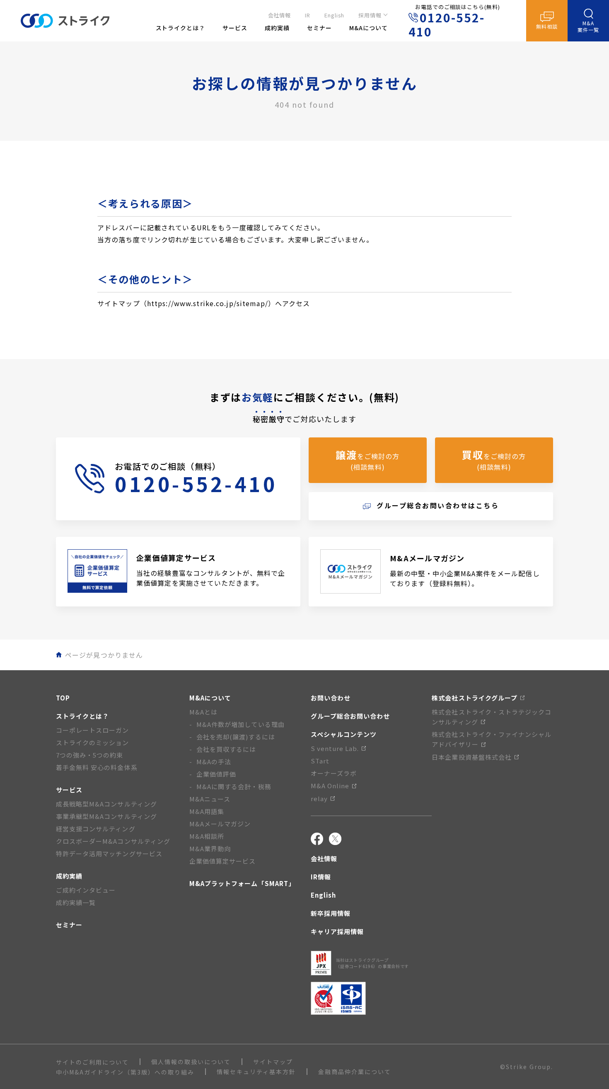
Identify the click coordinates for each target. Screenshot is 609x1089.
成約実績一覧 (76, 902)
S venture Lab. (335, 748)
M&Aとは (203, 711)
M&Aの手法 (213, 761)
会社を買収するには (226, 749)
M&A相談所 (206, 836)
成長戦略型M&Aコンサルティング (106, 803)
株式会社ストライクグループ (474, 697)
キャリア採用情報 (337, 931)
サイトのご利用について (92, 1062)
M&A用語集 (206, 811)
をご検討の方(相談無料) (367, 459)
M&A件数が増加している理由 (240, 724)
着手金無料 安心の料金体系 (97, 767)
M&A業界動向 (210, 848)
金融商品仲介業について (354, 1072)
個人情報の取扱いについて (191, 1062)
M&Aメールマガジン (220, 823)
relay (319, 798)
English (334, 15)
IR (307, 15)
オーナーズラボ (334, 773)
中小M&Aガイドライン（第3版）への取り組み (125, 1072)
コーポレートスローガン (92, 730)
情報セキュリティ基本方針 (256, 1072)
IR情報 (321, 876)
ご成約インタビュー (86, 890)
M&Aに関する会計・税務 (233, 786)
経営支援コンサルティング (95, 828)
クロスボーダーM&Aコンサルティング (113, 841)
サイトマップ (273, 1062)
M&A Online (330, 785)
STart (320, 760)
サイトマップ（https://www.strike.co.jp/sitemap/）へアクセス (203, 303)
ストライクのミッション (92, 742)
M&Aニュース (209, 798)
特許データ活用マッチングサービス (109, 853)
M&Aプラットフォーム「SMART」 (242, 883)
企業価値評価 (216, 774)
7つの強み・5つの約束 (89, 755)
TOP (63, 697)
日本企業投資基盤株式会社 (472, 757)
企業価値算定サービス (222, 861)
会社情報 (279, 15)
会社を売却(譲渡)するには (235, 736)
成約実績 (69, 876)
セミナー (69, 924)
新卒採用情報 (330, 913)
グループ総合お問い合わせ (350, 716)
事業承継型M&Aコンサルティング (106, 816)
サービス (69, 789)
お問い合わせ (330, 697)
